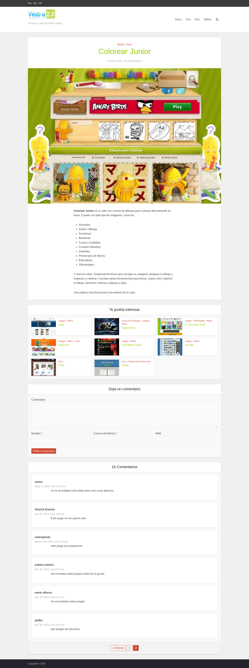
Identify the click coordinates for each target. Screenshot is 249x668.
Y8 (40, 3)
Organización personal (139, 361)
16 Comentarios (133, 61)
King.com (63, 344)
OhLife (125, 365)
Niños (207, 19)
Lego (61, 324)
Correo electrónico (105, 433)
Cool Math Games (132, 344)
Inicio (178, 19)
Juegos (62, 320)
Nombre (37, 433)
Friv (30, 3)
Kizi (35, 3)
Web (158, 433)
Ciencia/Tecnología (131, 320)
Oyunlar (189, 344)
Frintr (61, 365)
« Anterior (118, 647)
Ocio (129, 44)
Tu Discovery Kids (195, 324)
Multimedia (199, 320)
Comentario (38, 399)
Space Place (129, 327)
